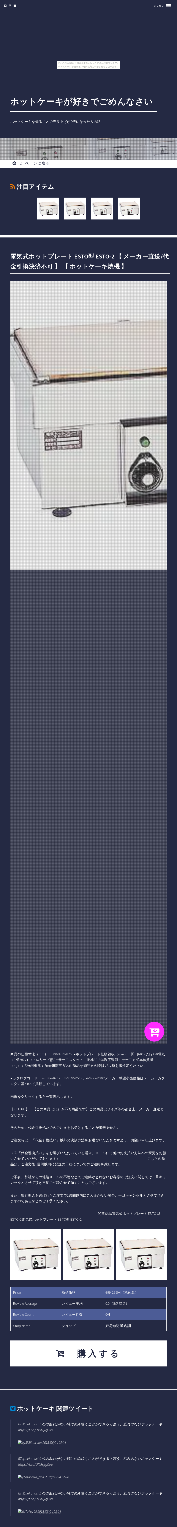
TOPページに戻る (33, 163)
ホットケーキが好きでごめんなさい (81, 101)
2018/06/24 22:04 (54, 1442)
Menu (158, 5)
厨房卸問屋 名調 (118, 1326)
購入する (93, 1353)
